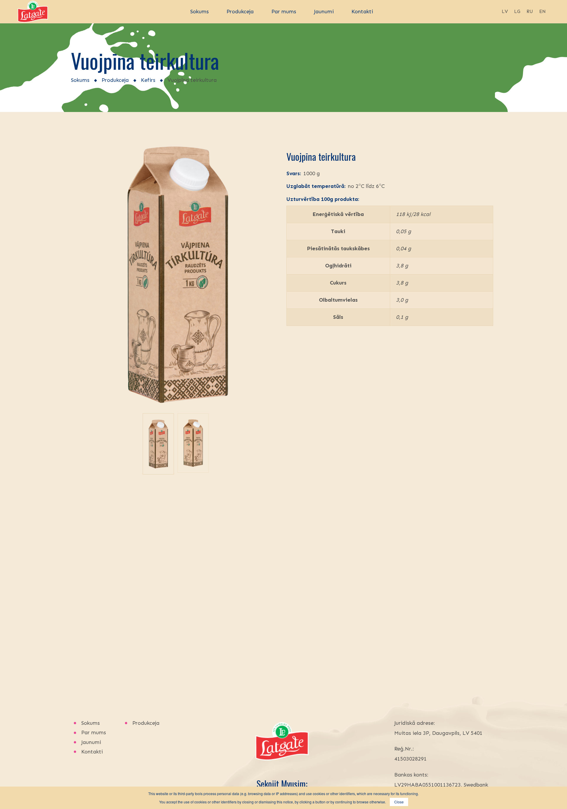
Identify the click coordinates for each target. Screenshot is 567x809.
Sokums (80, 80)
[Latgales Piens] (33, 11)
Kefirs (148, 80)
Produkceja (115, 80)
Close (399, 801)
